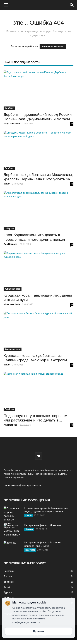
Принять (38, 631)
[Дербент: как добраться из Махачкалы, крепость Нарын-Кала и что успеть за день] (38, 150)
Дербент (9, 108)
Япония (29, 529)
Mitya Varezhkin (12, 123)
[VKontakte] (38, 456)
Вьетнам (30, 550)
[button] (72, 5)
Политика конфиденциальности (22, 485)
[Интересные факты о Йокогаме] (12, 530)
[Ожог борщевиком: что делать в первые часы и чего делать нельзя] (38, 210)
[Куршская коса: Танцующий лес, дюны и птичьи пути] (38, 271)
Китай (28, 515)
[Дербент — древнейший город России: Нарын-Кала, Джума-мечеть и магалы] (38, 90)
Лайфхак (9, 228)
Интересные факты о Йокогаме (42, 525)
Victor (7, 184)
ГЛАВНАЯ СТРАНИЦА (52, 46)
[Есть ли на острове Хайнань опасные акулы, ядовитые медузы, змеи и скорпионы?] (12, 521)
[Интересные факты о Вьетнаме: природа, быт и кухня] (12, 547)
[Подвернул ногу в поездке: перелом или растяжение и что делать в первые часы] (38, 391)
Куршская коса (12, 289)
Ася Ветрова (10, 244)
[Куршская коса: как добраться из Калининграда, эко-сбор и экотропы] (38, 331)
